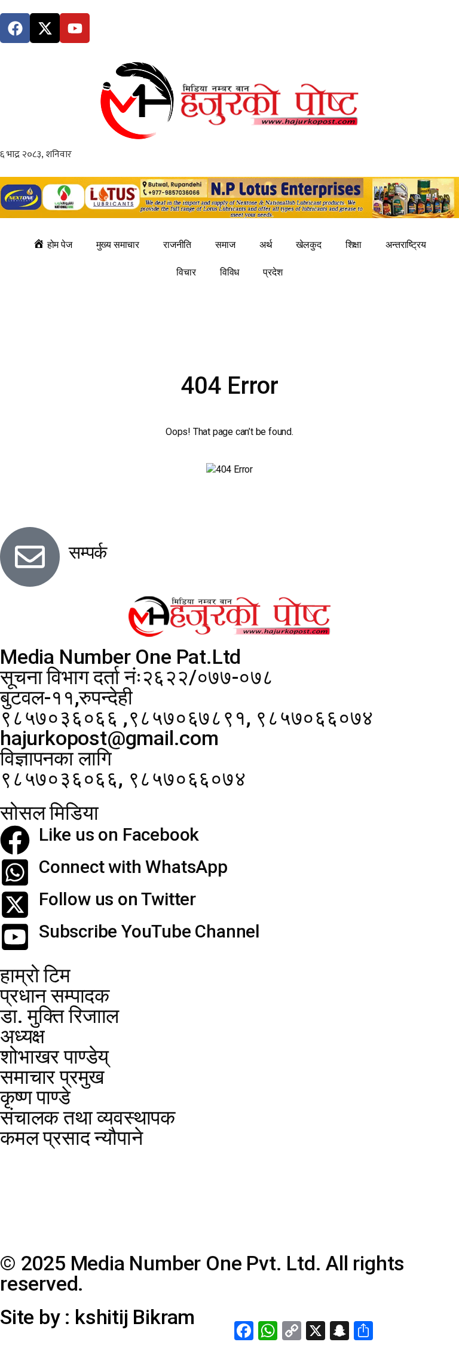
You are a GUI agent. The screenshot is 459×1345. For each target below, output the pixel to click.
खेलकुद (308, 244)
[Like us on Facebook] (15, 840)
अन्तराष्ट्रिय (405, 244)
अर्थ (266, 244)
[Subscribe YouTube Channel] (15, 937)
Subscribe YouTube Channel (149, 931)
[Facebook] (15, 28)
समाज (225, 244)
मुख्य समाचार (117, 244)
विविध (229, 272)
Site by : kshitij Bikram (97, 1317)
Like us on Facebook (119, 834)
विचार (185, 272)
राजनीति (177, 244)
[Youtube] (75, 28)
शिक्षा (353, 244)
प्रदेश (272, 272)
